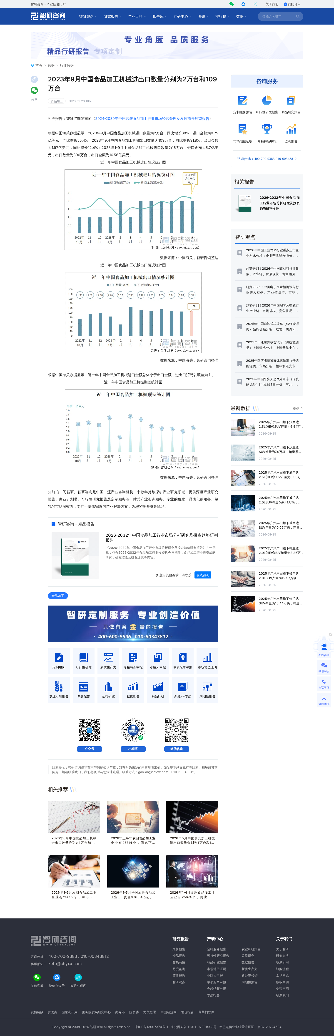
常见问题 (282, 975)
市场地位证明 (216, 969)
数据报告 (248, 962)
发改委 (52, 1012)
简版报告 (178, 975)
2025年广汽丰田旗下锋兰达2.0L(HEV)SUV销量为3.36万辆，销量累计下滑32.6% (280, 552)
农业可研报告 (251, 949)
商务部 (120, 1012)
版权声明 (282, 982)
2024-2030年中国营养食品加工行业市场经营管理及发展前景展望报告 (152, 118)
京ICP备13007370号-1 (151, 1027)
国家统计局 (69, 1012)
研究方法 (282, 956)
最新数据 (241, 408)
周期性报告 (249, 982)
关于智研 (282, 949)
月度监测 (178, 969)
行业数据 (67, 65)
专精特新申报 (216, 989)
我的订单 (294, 4)
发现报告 (187, 1012)
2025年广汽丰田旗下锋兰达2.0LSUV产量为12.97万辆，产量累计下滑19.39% (281, 577)
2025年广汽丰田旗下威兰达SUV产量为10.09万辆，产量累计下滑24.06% (281, 527)
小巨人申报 (215, 975)
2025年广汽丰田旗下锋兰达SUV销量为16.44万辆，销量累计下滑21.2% (281, 603)
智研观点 (86, 16)
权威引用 (282, 962)
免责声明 (282, 989)
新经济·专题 (250, 975)
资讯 (201, 16)
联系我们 (282, 995)
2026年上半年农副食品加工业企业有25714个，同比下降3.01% (133, 842)
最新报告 (178, 949)
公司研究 (248, 956)
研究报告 (111, 16)
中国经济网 (169, 1012)
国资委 (134, 1012)
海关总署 (149, 1012)
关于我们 (272, 4)
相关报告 (244, 182)
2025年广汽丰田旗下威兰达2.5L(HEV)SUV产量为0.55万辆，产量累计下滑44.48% (280, 476)
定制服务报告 (216, 949)
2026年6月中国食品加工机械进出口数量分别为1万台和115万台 (74, 842)
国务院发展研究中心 (96, 1012)
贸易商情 (178, 962)
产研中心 (181, 16)
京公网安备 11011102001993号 (194, 1027)
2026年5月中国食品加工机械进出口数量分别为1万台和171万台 (192, 842)
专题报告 (213, 995)
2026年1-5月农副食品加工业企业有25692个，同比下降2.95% (74, 896)
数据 (240, 16)
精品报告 (178, 956)
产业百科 (135, 16)
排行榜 (220, 16)
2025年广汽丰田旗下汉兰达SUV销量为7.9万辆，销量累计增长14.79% (280, 451)
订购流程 (282, 969)
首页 (38, 65)
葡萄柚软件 (206, 1012)
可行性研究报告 (218, 956)
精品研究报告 (216, 962)
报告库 (158, 16)
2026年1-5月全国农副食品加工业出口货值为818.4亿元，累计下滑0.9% (133, 896)
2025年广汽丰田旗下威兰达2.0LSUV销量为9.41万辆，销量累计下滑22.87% (280, 502)
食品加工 (57, 101)
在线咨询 (203, 575)
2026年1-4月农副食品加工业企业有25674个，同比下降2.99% (192, 896)
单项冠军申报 (216, 982)
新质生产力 (249, 969)
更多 (296, 408)
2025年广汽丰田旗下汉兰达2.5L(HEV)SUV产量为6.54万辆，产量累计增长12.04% (280, 426)
